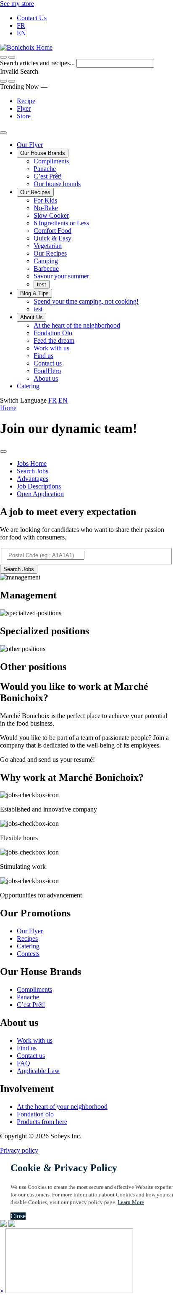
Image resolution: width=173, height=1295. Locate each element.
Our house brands (57, 183)
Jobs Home (32, 463)
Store (24, 116)
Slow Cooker (51, 215)
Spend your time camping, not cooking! (86, 301)
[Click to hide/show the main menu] (3, 132)
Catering (28, 386)
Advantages (32, 478)
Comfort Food (52, 230)
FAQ (23, 1063)
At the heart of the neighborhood (77, 325)
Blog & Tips (34, 293)
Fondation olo (35, 1114)
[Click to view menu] (3, 451)
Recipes (27, 938)
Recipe (26, 100)
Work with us (51, 348)
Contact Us (32, 17)
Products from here (42, 1121)
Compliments (51, 161)
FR (21, 25)
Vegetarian (48, 245)
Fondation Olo (53, 332)
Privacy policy (19, 1150)
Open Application (40, 493)
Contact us (48, 363)
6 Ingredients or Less (61, 223)
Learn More (131, 1202)
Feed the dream (54, 340)
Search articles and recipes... (38, 63)
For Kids (45, 200)
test (41, 284)
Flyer (24, 108)
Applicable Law (38, 1070)
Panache (45, 168)
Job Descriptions (39, 486)
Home (8, 407)
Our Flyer (30, 144)
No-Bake (46, 207)
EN (21, 33)
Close (18, 1216)
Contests (28, 953)
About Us (31, 317)
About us (46, 378)
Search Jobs (32, 471)
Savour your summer (61, 276)
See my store (17, 3)
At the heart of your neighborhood (62, 1106)
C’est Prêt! (48, 176)
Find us (43, 355)
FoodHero (47, 370)
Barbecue (46, 268)
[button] (11, 57)
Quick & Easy (52, 238)
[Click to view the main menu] (3, 57)
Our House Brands (42, 153)
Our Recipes (35, 192)
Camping (46, 260)
